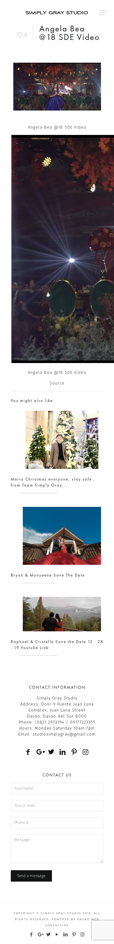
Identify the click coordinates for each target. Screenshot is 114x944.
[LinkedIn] (65, 934)
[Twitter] (48, 934)
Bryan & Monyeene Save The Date (48, 575)
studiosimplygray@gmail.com (64, 734)
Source (57, 383)
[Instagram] (82, 934)
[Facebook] (31, 934)
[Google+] (40, 934)
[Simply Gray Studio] (57, 11)
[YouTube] (57, 934)
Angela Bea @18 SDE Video (57, 372)
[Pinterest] (74, 934)
